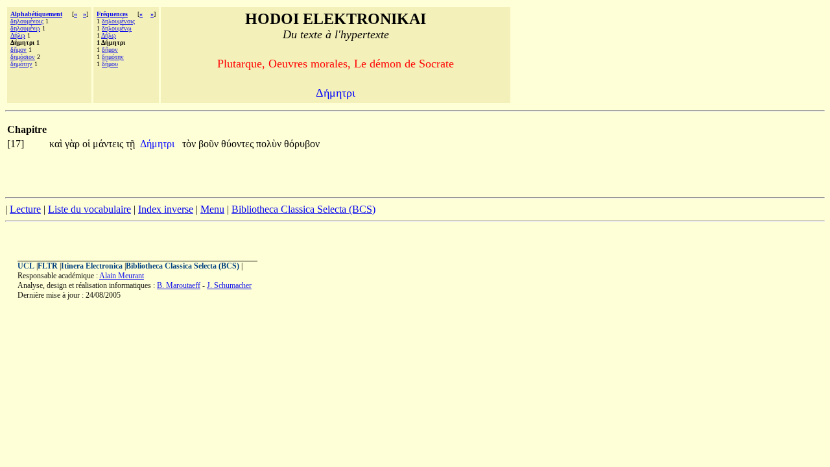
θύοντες (238, 143)
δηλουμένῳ (25, 28)
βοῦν (209, 143)
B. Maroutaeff (178, 285)
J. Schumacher (229, 285)
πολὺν (270, 143)
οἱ (87, 143)
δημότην (21, 63)
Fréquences (112, 14)
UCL (26, 265)
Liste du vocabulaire (89, 209)
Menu (212, 209)
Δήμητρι (158, 143)
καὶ (57, 143)
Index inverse (165, 209)
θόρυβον (302, 143)
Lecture (25, 209)
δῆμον (18, 49)
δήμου (110, 63)
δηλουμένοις (26, 21)
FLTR (48, 265)
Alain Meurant (121, 275)
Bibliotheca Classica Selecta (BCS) (303, 209)
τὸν (190, 143)
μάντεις (109, 143)
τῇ (130, 143)
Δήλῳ (17, 35)
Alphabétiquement (36, 14)
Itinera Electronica (92, 265)
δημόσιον (22, 56)
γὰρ (73, 143)
